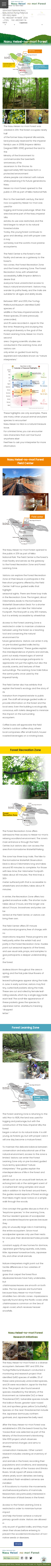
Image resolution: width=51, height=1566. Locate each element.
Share (18, 1544)
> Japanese (23, 23)
